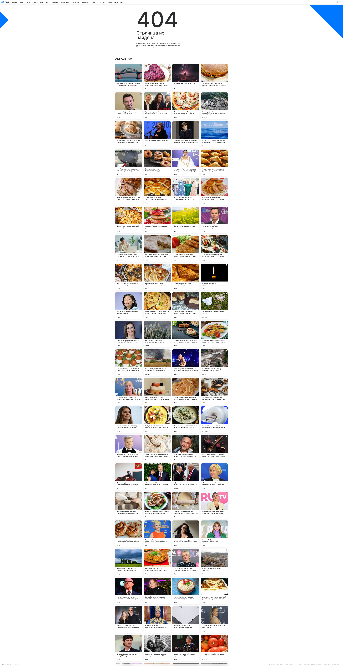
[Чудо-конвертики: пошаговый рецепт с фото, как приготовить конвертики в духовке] (214, 163)
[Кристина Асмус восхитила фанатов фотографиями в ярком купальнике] (128, 391)
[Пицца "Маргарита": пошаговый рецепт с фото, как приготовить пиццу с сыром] (128, 220)
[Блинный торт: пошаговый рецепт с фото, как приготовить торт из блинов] (185, 305)
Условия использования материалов (320, 664)
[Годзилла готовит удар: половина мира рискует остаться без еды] (214, 134)
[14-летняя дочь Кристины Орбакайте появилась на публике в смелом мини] (185, 562)
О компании (10, 664)
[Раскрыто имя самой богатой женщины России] (128, 305)
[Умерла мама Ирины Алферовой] (157, 134)
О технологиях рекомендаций (284, 664)
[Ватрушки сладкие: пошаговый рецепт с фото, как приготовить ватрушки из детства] (128, 533)
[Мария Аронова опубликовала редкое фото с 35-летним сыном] (185, 648)
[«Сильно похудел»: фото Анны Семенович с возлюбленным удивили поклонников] (214, 505)
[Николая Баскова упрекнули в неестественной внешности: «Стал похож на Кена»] (128, 448)
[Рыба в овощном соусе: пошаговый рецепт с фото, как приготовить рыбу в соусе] (157, 562)
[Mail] (2, 2)
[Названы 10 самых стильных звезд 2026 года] (128, 648)
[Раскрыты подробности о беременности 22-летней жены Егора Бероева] (128, 619)
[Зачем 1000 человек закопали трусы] (214, 305)
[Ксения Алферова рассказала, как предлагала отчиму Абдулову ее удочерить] (157, 648)
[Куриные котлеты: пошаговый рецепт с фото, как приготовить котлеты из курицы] (185, 248)
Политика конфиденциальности (301, 664)
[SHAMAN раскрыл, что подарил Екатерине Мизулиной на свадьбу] (185, 362)
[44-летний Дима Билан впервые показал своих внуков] (128, 105)
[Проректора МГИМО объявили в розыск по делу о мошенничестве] (185, 134)
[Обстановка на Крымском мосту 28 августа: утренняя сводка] (128, 77)
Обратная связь (335, 664)
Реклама (17, 664)
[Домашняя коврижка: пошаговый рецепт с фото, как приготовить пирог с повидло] (214, 591)
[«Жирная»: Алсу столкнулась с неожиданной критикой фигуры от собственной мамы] (185, 163)
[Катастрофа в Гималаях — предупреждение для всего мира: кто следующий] (214, 105)
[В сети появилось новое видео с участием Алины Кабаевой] (128, 419)
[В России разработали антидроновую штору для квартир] (185, 619)
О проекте (272, 664)
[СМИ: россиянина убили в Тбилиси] (214, 562)
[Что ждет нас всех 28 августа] (185, 77)
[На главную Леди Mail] (7, 2)
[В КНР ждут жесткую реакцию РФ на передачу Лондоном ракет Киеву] (128, 163)
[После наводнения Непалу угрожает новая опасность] (214, 362)
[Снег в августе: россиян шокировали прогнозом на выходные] (157, 334)
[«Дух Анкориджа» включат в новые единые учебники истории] (185, 476)
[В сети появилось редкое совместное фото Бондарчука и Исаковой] (128, 591)
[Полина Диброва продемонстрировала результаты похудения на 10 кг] (214, 533)
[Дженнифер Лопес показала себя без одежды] (214, 619)
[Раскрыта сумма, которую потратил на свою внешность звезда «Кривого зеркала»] (185, 448)
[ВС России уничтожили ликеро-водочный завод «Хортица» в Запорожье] (157, 362)
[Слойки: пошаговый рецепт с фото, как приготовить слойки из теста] (185, 505)
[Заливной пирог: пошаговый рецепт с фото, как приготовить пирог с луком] (214, 77)
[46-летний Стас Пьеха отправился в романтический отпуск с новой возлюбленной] (214, 220)
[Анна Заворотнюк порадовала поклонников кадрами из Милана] (185, 533)
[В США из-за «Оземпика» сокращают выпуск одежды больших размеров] (185, 191)
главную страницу (156, 47)
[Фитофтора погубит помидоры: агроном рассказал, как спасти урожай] (214, 648)
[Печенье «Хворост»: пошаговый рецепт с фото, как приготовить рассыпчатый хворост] (185, 391)
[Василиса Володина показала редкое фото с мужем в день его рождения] (157, 533)
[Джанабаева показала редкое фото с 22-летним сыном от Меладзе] (157, 591)
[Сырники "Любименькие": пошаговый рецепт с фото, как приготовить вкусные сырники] (214, 191)
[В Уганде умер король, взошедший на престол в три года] (157, 619)
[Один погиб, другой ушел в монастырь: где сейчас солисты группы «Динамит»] (157, 105)
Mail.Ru (4, 664)
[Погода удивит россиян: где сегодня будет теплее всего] (128, 562)
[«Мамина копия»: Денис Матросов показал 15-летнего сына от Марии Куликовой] (214, 476)
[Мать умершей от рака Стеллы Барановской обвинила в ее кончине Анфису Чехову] (128, 334)
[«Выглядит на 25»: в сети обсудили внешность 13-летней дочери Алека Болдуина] (157, 476)
